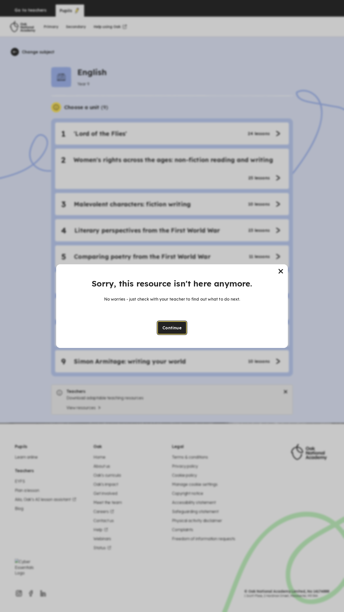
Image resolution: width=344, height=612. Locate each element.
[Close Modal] (281, 271)
